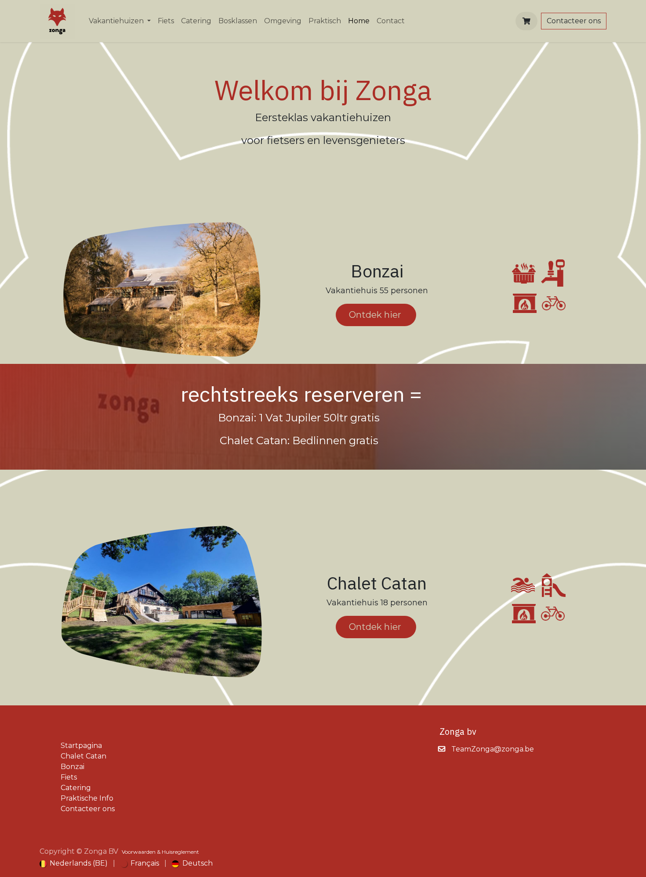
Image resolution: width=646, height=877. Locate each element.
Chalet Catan (83, 756)
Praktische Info (87, 798)
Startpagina (81, 745)
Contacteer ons (574, 21)
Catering (76, 788)
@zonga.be (514, 749)
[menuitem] (119, 21)
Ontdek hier (376, 314)
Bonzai (72, 766)
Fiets (69, 777)
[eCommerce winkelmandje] (526, 21)
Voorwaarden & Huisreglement (160, 851)
